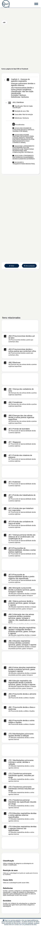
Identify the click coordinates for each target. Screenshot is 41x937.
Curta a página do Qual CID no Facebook (14, 69)
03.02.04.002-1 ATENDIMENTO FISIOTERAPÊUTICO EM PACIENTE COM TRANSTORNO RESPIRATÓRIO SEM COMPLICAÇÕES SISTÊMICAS (23, 149)
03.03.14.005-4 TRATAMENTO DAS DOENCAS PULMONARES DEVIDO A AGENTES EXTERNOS (23, 157)
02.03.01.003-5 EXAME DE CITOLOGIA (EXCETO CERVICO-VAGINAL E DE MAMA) (23, 129)
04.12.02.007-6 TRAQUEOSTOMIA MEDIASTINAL (23, 163)
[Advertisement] (20, 46)
